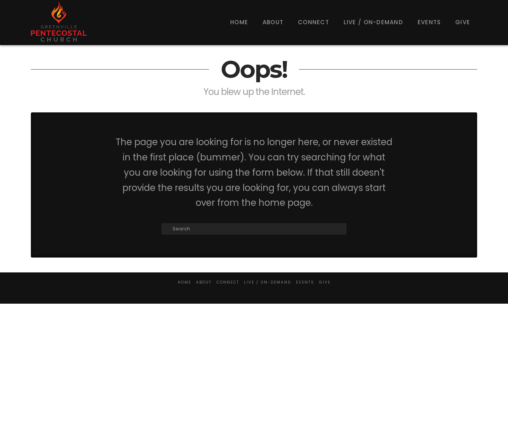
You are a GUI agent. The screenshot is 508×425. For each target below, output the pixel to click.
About (204, 282)
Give (325, 282)
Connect (227, 282)
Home (184, 282)
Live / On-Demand (267, 282)
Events (305, 282)
